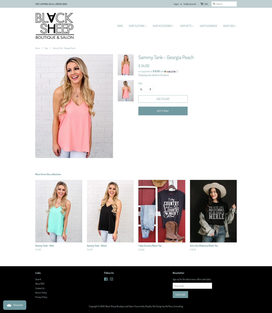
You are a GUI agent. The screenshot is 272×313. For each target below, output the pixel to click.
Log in (176, 4)
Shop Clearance (208, 25)
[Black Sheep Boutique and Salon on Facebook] (106, 279)
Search (38, 279)
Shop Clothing (137, 25)
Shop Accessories (162, 25)
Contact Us (40, 288)
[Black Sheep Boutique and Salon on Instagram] (111, 279)
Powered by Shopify (143, 306)
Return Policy (41, 292)
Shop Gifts (186, 25)
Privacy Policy (41, 297)
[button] (187, 71)
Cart (206, 4)
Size (140, 83)
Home (120, 25)
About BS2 (229, 25)
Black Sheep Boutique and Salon (119, 306)
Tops (46, 48)
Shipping (142, 75)
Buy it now (163, 110)
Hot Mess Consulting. (174, 306)
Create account (190, 4)
